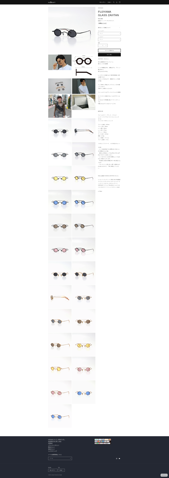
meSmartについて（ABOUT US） (56, 439)
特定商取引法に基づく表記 (54, 441)
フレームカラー (101, 30)
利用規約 (50, 443)
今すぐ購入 (109, 54)
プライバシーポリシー (53, 445)
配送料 (99, 20)
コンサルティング (52, 450)
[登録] (70, 458)
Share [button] (100, 191)
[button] (113, 2)
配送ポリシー (51, 447)
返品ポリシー (51, 449)
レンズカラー (100, 36)
